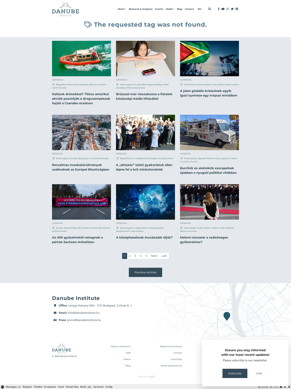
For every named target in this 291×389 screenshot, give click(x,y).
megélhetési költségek (146, 158)
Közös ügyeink (127, 84)
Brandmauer (104, 228)
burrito (194, 161)
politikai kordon (59, 231)
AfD (79, 228)
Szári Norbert (137, 231)
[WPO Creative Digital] (145, 376)
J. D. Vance (185, 161)
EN (200, 9)
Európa (59, 228)
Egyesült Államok (88, 84)
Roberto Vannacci (188, 231)
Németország (70, 228)
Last (164, 255)
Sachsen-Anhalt (89, 228)
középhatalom (123, 231)
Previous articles (145, 272)
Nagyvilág (61, 84)
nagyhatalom (141, 228)
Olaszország (189, 228)
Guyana (235, 84)
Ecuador (63, 88)
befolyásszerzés (156, 228)
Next (154, 255)
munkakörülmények (98, 158)
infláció (233, 158)
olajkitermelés (223, 84)
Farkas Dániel (72, 84)
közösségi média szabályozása (130, 88)
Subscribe (235, 373)
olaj (214, 84)
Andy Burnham (165, 158)
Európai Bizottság (143, 84)
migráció (215, 228)
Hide (259, 373)
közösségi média (161, 84)
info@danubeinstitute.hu (84, 313)
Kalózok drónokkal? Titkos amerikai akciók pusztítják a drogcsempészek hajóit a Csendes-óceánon (81, 98)
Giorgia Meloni (203, 228)
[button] (121, 9)
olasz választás (227, 228)
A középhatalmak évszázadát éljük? (144, 237)
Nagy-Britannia (127, 158)
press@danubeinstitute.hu (84, 320)
